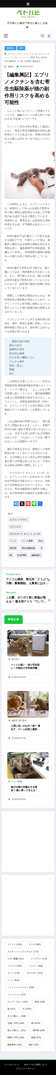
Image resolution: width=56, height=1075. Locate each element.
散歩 (40, 1002)
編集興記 (10, 48)
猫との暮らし (16, 1030)
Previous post (13, 574)
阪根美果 (14, 1044)
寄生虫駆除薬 (10, 61)
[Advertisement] (28, 841)
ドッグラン (39, 958)
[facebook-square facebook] (28, 4)
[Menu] (6, 35)
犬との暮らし (16, 1016)
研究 (45, 126)
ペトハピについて (12, 1064)
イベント (14, 944)
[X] (22, 504)
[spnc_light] (49, 36)
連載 (21, 48)
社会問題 (27, 61)
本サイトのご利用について (35, 1064)
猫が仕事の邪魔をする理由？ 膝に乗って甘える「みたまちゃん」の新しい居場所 (25, 789)
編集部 (11, 66)
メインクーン (16, 994)
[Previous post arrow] (49, 580)
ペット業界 (30, 57)
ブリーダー (35, 973)
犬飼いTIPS (15, 1023)
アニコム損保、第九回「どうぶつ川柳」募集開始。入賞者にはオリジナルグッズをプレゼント (27, 581)
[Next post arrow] (49, 600)
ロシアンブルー (17, 1002)
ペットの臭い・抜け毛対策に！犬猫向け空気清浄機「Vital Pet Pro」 (25, 666)
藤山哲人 (15, 659)
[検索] (42, 36)
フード (13, 973)
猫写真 (39, 1030)
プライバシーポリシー (25, 1068)
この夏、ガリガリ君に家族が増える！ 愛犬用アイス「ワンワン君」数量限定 (26, 600)
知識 (36, 1037)
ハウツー (36, 966)
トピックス (29, 54)
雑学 (34, 1044)
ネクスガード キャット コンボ (25, 533)
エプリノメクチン (15, 54)
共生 (38, 57)
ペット (21, 57)
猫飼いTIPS (15, 1037)
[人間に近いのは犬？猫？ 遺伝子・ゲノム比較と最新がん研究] (28, 704)
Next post (11, 592)
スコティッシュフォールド (22, 951)
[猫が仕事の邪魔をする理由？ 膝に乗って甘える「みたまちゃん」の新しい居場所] (28, 765)
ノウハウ (14, 966)
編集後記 (36, 61)
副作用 (44, 57)
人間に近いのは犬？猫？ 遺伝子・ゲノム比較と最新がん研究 (25, 728)
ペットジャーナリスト (20, 987)
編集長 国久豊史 (19, 720)
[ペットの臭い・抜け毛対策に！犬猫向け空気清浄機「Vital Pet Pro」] (28, 643)
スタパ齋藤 (16, 781)
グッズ (35, 944)
